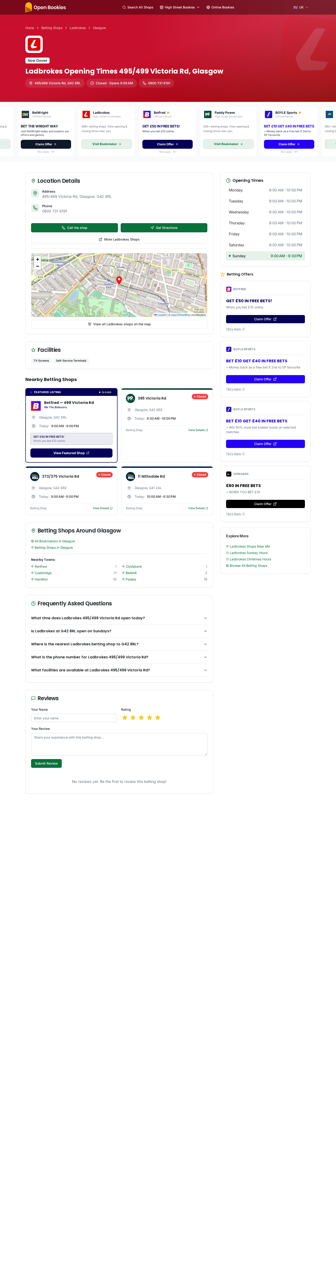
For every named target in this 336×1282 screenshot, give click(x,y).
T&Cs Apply (166, 676)
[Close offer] (213, 600)
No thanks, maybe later (168, 669)
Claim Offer (168, 657)
